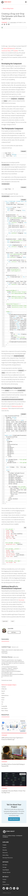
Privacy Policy (6, 884)
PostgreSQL (4, 706)
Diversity (5, 850)
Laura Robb (10, 628)
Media (4, 882)
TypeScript (4, 22)
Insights (4, 845)
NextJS (3, 691)
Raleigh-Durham (6, 872)
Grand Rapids (6, 869)
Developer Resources (8, 857)
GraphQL (15, 50)
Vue (2, 702)
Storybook (21, 600)
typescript (5, 621)
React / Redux (4, 710)
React (9, 50)
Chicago (4, 867)
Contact (4, 879)
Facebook (4, 24)
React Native (4, 708)
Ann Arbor (5, 864)
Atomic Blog (5, 855)
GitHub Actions (5, 695)
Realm (2, 697)
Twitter (2, 24)
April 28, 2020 (16, 657)
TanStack (3, 686)
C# (2, 704)
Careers (4, 847)
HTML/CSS (3, 689)
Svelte (2, 693)
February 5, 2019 (15, 647)
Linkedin (6, 24)
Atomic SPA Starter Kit (9, 48)
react (12, 621)
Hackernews (8, 24)
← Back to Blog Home (7, 8)
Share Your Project (14, 819)
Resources (5, 852)
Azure (2, 699)
